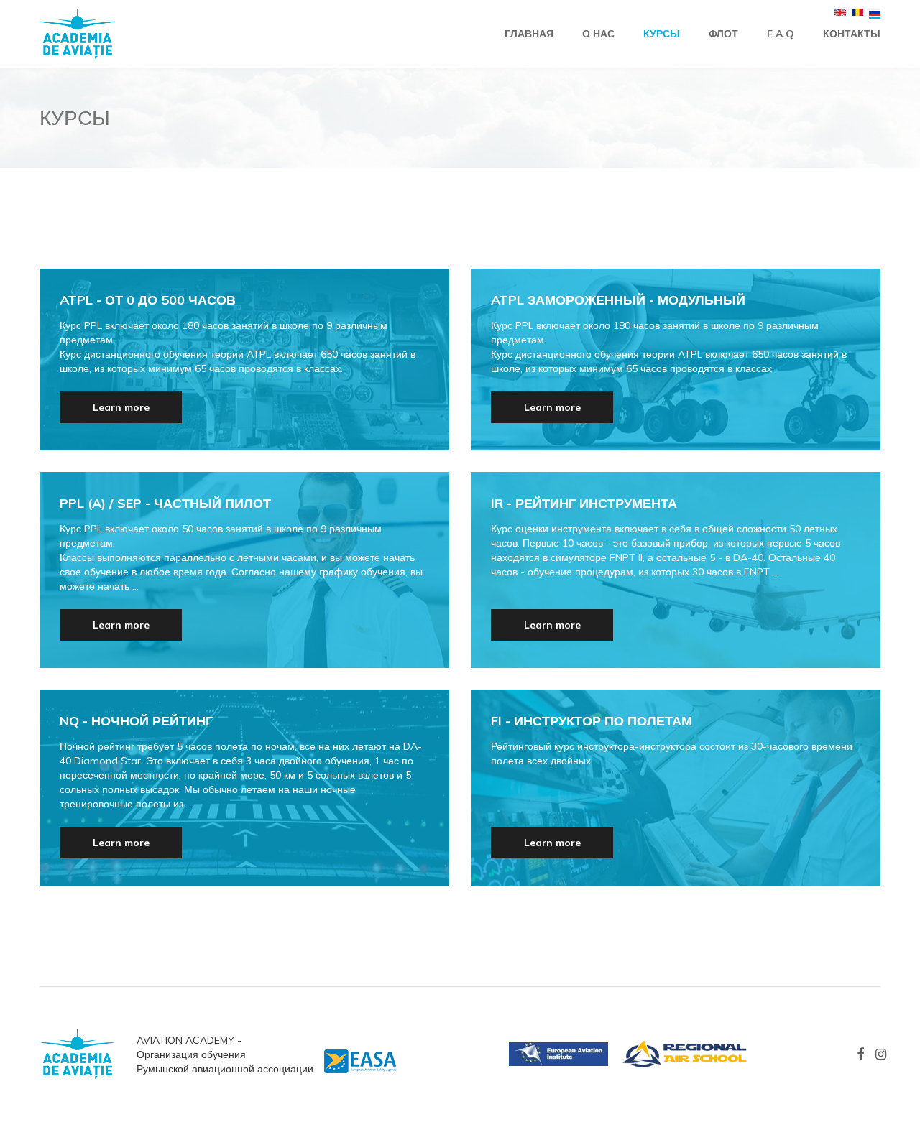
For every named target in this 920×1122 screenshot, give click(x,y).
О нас (598, 33)
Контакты (851, 33)
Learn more (121, 407)
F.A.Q (780, 33)
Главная (529, 33)
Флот (723, 33)
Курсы (661, 33)
